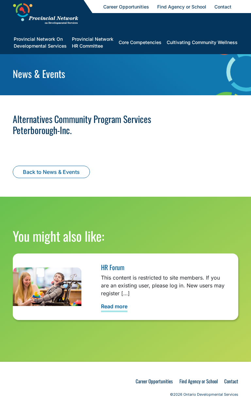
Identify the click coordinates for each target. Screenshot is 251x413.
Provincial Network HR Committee (92, 42)
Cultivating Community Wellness (202, 42)
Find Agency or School (198, 381)
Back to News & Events (51, 172)
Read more (114, 306)
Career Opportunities (154, 381)
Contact (231, 381)
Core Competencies (140, 42)
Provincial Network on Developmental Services (40, 42)
